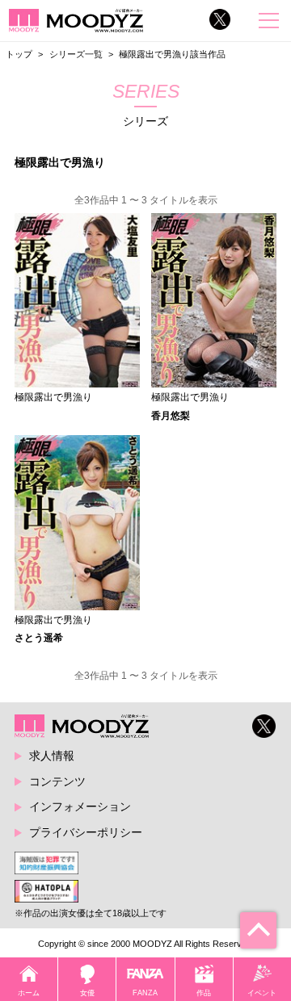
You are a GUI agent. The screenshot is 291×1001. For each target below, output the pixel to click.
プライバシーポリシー (85, 832)
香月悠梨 (170, 416)
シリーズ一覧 (76, 54)
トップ (19, 54)
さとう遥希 (39, 638)
